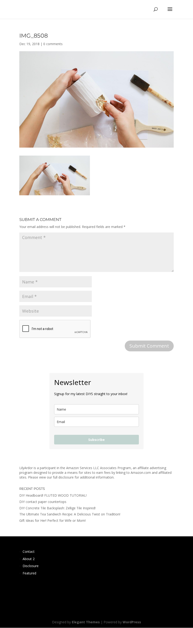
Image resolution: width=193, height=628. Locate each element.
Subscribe (96, 439)
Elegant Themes (86, 622)
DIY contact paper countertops (42, 501)
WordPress (132, 622)
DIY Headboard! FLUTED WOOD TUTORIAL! (53, 495)
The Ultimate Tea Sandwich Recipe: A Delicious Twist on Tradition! (69, 514)
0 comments (53, 44)
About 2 (29, 559)
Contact (29, 551)
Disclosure (31, 566)
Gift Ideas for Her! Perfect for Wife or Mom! (52, 520)
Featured (29, 573)
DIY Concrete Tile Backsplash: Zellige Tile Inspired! (57, 508)
